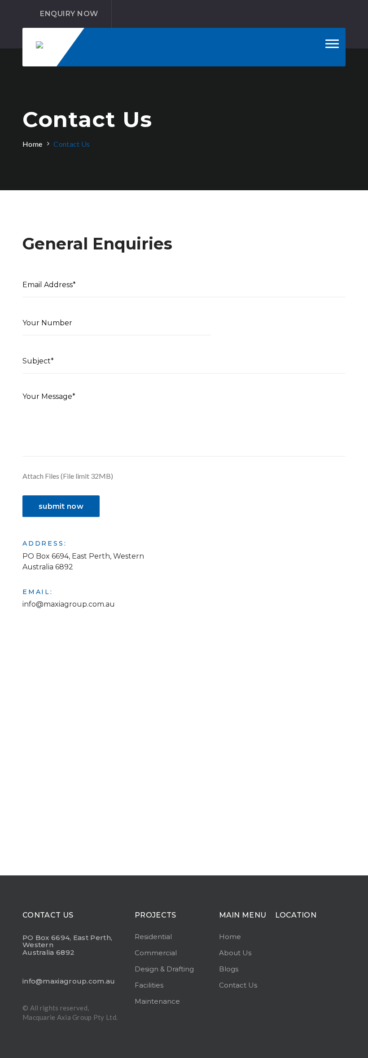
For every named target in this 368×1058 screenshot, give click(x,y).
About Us (235, 953)
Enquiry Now (69, 13)
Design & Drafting (164, 969)
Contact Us (71, 144)
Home (32, 144)
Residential (153, 936)
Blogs (228, 969)
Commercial (156, 953)
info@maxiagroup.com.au (68, 604)
